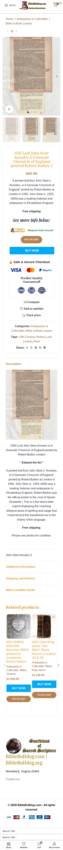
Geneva (11, 673)
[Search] (50, 5)
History (40, 336)
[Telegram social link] (44, 347)
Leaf (48, 336)
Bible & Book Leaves (19, 23)
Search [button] (57, 3)
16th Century (27, 336)
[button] (6, 76)
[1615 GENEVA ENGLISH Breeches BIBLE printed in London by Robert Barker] (18, 626)
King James (39, 669)
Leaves (27, 341)
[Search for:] (31, 831)
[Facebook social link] (27, 347)
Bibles (23, 670)
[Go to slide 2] (31, 112)
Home (9, 18)
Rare (37, 341)
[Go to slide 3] (35, 112)
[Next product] (16, 31)
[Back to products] (12, 31)
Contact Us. (13, 779)
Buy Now (32, 250)
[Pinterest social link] (36, 347)
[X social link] (31, 347)
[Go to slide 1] (28, 112)
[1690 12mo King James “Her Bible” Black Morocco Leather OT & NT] (44, 626)
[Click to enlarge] (9, 109)
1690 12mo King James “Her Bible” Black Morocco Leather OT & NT (44, 649)
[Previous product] (8, 31)
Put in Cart (31, 239)
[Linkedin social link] (40, 347)
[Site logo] (33, 5)
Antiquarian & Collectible (32, 18)
